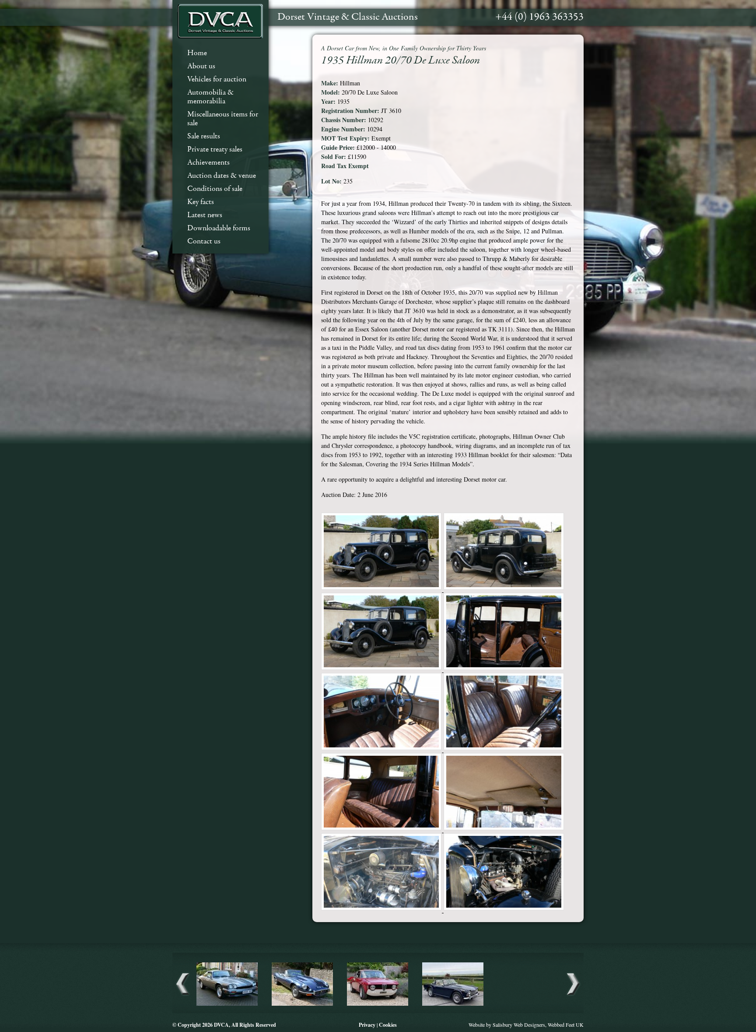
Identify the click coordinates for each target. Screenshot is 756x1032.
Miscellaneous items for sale (222, 119)
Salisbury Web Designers (519, 1024)
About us (201, 66)
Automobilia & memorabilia (210, 97)
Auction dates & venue (221, 175)
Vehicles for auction (216, 79)
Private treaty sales (214, 149)
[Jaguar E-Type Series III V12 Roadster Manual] (302, 1004)
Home (197, 53)
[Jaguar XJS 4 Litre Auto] (227, 1004)
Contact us (203, 241)
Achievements (208, 162)
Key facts (200, 202)
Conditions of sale (214, 188)
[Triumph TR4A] (452, 1004)
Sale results (203, 136)
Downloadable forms (218, 228)
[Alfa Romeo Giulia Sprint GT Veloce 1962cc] (377, 1004)
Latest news (204, 215)
